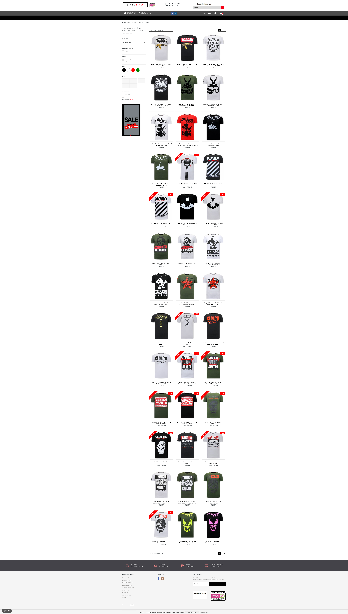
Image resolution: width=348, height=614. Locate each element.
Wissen (132, 99)
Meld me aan (217, 584)
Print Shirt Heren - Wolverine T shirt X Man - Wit (161, 144)
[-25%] (213, 365)
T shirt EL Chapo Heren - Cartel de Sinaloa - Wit (161, 383)
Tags (129, 22)
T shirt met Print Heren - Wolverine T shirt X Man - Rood (187, 144)
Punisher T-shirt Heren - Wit (187, 183)
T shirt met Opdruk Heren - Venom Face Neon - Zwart (213, 542)
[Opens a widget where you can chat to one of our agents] (7, 611)
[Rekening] (215, 13)
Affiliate (124, 597)
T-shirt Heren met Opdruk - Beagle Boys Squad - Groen (187, 502)
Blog (222, 18)
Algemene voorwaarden (128, 587)
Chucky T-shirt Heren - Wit (187, 263)
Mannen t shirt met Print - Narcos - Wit (213, 462)
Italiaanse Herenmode (142, 18)
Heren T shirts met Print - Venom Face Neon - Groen (187, 542)
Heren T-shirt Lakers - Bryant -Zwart (161, 343)
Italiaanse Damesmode (163, 18)
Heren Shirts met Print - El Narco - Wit (161, 542)
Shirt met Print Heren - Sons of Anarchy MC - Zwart (161, 105)
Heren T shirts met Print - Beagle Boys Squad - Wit (161, 502)
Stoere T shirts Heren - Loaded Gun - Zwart (187, 65)
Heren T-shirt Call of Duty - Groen (213, 423)
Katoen (127, 94)
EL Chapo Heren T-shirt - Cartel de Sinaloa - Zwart (213, 343)
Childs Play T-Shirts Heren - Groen (161, 264)
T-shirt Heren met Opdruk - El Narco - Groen (213, 502)
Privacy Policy (125, 590)
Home (126, 18)
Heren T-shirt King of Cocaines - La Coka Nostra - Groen (187, 303)
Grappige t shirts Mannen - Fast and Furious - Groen (187, 105)
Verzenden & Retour (127, 582)
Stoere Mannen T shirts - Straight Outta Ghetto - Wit (187, 383)
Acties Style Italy (126, 595)
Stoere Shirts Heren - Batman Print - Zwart (187, 224)
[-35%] (213, 206)
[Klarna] (134, 120)
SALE (211, 18)
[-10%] (187, 166)
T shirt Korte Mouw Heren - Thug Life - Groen (161, 184)
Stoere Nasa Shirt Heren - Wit (161, 223)
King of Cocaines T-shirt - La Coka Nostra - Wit (213, 303)
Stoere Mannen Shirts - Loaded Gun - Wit (161, 65)
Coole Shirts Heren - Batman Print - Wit (213, 224)
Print (127, 61)
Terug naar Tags (127, 33)
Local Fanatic (182, 18)
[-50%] (187, 365)
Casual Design (129, 59)
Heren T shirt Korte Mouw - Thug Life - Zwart (213, 144)
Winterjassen (198, 18)
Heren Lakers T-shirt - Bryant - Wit (187, 343)
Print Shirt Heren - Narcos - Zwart (187, 462)
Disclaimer (125, 592)
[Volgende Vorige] (224, 30)
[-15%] (161, 206)
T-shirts (127, 51)
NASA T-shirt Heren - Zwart (213, 183)
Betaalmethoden (126, 580)
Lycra (127, 97)
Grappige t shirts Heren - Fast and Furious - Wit (213, 105)
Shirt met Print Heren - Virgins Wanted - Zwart (187, 423)
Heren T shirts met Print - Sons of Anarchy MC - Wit (213, 65)
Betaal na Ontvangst (127, 585)
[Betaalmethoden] (132, 605)
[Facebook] (158, 579)
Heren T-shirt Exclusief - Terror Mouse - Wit (213, 264)
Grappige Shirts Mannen (140, 22)
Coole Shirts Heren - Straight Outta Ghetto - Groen (213, 383)
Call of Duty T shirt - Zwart (161, 462)
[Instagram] (162, 579)
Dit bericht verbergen (192, 612)
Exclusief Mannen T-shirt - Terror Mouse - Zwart (161, 303)
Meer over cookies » (204, 612)
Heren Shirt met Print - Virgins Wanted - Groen (161, 423)
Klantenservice (126, 577)
